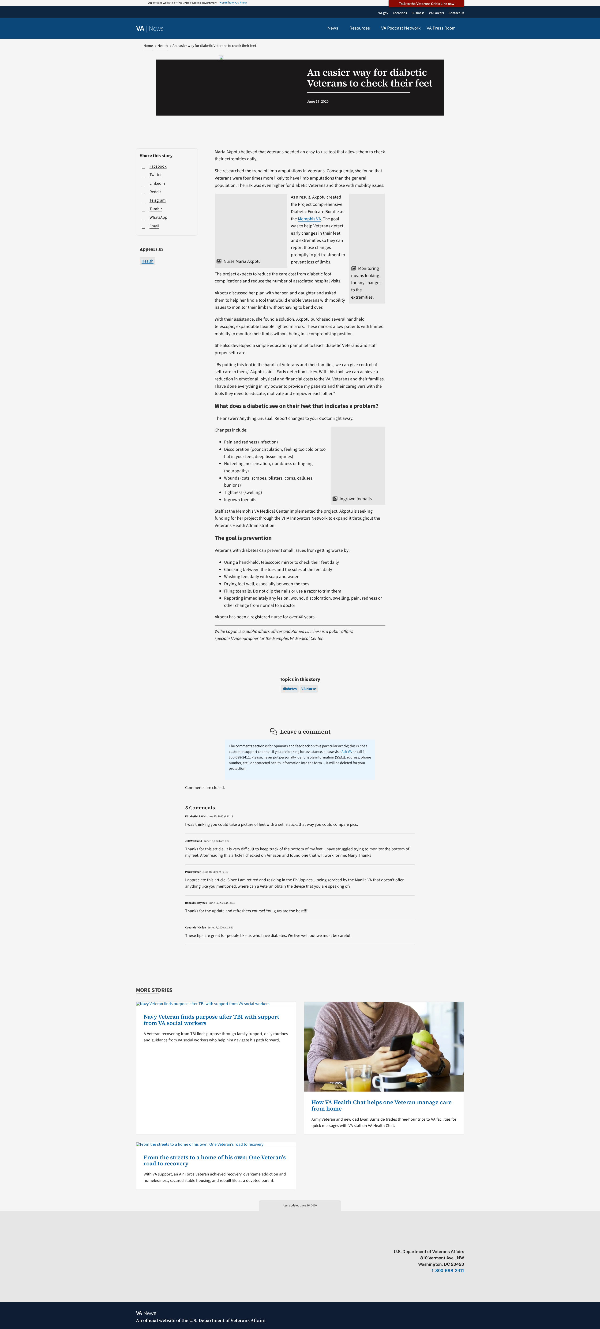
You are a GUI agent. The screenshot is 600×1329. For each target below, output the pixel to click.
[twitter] (416, 1242)
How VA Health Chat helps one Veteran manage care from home (381, 1105)
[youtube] (407, 1242)
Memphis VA (309, 219)
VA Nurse (308, 688)
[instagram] (443, 1242)
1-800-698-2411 (448, 1270)
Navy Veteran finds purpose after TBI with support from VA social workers (211, 1020)
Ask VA (346, 751)
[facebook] (434, 1242)
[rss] (425, 1242)
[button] (462, 29)
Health (148, 261)
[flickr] (462, 1242)
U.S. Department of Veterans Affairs (227, 1320)
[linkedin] (452, 1242)
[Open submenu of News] (341, 28)
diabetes (290, 688)
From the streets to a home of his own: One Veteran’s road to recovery (215, 1160)
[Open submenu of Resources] (372, 28)
